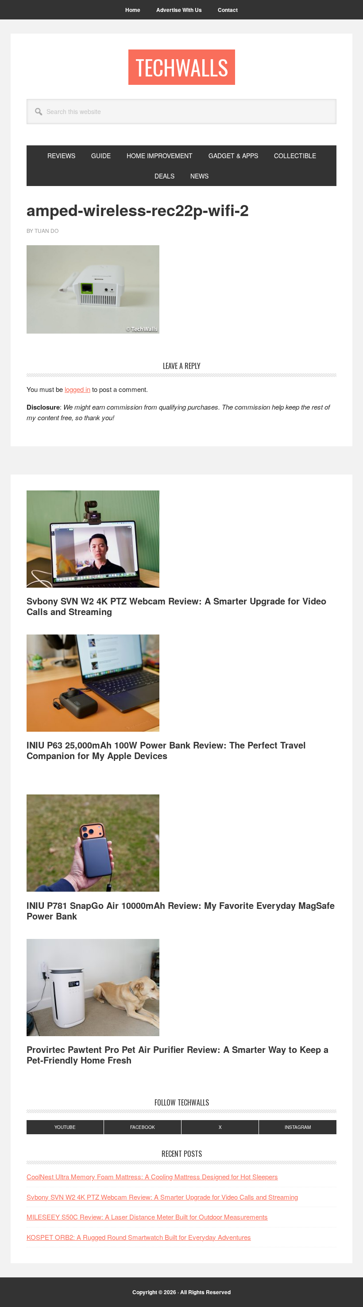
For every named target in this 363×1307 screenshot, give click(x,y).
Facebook (142, 1127)
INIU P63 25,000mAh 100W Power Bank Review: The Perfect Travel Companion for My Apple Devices (166, 750)
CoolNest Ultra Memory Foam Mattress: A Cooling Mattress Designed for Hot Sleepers (152, 1176)
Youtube (65, 1127)
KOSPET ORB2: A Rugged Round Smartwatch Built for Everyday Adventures (139, 1237)
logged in (77, 389)
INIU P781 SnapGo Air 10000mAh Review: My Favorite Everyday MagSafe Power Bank (181, 910)
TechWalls (181, 67)
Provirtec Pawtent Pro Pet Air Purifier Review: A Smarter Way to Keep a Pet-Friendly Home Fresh (177, 1054)
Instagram (298, 1127)
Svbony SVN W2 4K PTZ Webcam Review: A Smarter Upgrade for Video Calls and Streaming (176, 606)
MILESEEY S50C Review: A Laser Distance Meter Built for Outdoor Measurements (147, 1216)
